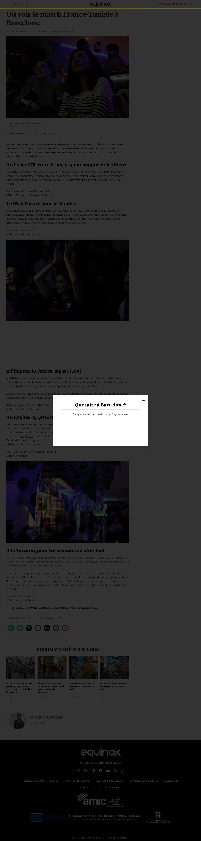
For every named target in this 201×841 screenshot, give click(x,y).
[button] (143, 399)
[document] (100, 420)
